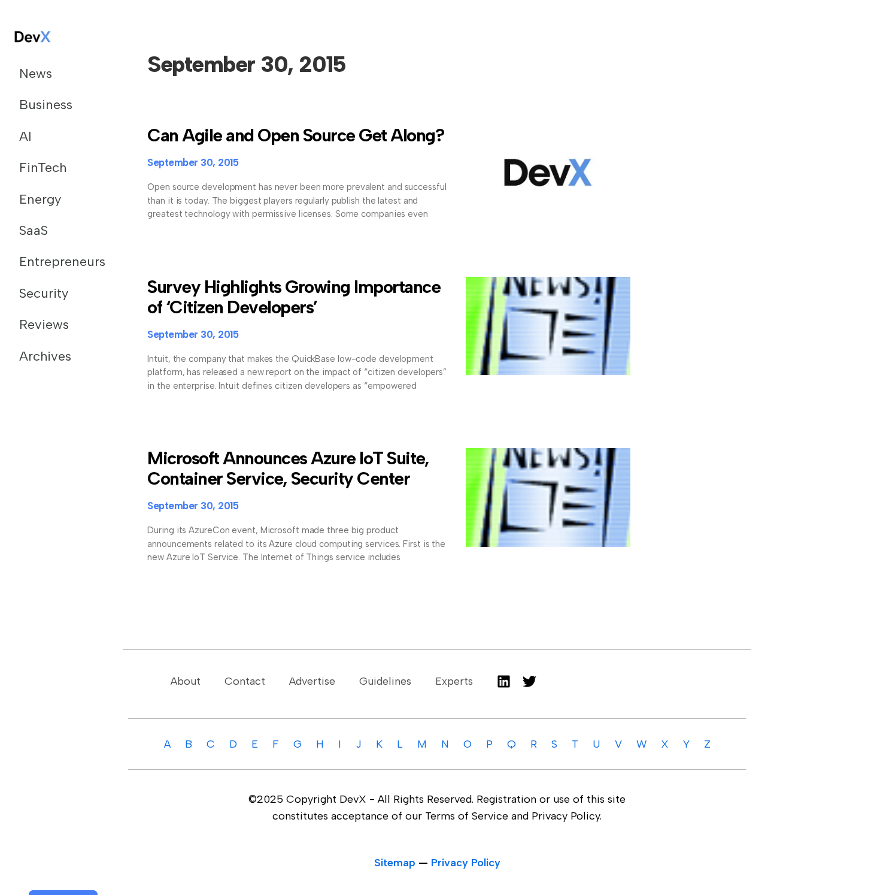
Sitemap (394, 862)
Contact (244, 681)
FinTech (42, 167)
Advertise (312, 681)
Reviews (44, 324)
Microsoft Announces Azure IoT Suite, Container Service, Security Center (288, 468)
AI (25, 136)
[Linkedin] (504, 681)
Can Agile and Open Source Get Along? (295, 135)
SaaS (33, 230)
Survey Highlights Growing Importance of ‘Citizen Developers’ (293, 297)
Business (45, 104)
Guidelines (385, 681)
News (35, 73)
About (186, 681)
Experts (454, 681)
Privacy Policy (465, 862)
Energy (40, 199)
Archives (45, 356)
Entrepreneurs (56, 261)
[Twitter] (529, 681)
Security (43, 293)
